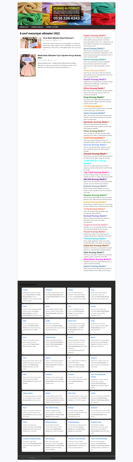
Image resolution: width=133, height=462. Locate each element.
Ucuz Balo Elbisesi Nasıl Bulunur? (58, 38)
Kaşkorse (94, 407)
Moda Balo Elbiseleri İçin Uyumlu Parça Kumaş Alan (59, 56)
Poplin (93, 393)
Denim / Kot (72, 321)
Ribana (48, 358)
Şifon (25, 321)
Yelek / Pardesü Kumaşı (99, 438)
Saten (25, 306)
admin (56, 40)
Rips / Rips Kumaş (52, 407)
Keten (48, 306)
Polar (93, 321)
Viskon (70, 290)
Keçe (24, 337)
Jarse (25, 358)
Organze (94, 358)
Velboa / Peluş (28, 393)
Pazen (25, 422)
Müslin (48, 393)
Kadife (48, 321)
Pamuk (25, 290)
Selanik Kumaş (96, 422)
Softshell (49, 374)
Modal (93, 337)
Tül (69, 358)
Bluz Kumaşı (50, 438)
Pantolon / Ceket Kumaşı (76, 438)
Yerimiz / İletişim (52, 27)
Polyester (49, 290)
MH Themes (32, 458)
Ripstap (71, 407)
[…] (44, 49)
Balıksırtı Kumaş (51, 422)
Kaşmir (93, 306)
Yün (69, 306)
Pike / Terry (72, 393)
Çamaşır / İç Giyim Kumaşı (32, 438)
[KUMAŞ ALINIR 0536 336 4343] (66, 24)
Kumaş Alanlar (37, 27)
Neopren (71, 374)
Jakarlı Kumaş (50, 337)
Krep (92, 290)
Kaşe (24, 407)
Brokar (70, 337)
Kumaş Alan (23, 27)
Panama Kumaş (73, 422)
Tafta (24, 374)
